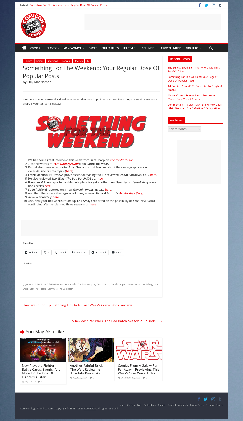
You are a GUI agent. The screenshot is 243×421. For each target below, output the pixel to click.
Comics (35, 48)
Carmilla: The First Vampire (81, 284)
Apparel (172, 405)
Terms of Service (214, 405)
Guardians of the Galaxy (140, 284)
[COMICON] (33, 14)
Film (139, 405)
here (69, 171)
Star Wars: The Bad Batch (60, 288)
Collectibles (110, 48)
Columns (148, 48)
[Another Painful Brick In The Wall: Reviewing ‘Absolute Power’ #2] (91, 340)
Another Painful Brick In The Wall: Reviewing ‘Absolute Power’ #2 (88, 369)
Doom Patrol (103, 284)
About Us (192, 48)
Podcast (66, 60)
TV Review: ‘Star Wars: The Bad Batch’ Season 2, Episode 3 (116, 321)
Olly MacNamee (55, 284)
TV (88, 60)
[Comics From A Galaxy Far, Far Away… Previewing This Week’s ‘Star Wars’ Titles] (139, 340)
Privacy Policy (197, 405)
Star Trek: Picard (38, 288)
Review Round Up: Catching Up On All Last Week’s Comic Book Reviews (76, 305)
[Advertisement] (152, 22)
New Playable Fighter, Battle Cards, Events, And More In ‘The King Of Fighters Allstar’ (41, 371)
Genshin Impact (119, 284)
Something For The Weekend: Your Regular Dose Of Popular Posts (68, 5)
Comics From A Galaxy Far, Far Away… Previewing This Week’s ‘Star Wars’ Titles (138, 369)
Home (121, 405)
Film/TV (52, 48)
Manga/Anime (73, 48)
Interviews (53, 60)
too (100, 179)
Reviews (79, 60)
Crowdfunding (171, 48)
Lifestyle (129, 48)
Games (93, 48)
